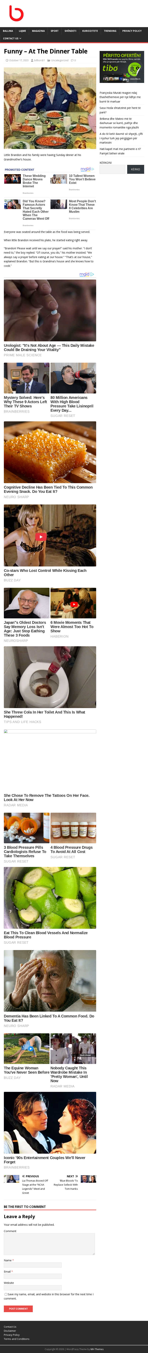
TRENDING (110, 31)
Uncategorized (59, 60)
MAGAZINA (38, 31)
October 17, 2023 (19, 60)
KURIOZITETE (90, 31)
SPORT (55, 31)
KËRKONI (106, 162)
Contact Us (10, 38)
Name (8, 1260)
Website (9, 1283)
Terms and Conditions (16, 1339)
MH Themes (97, 1349)
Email (7, 1271)
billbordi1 (39, 60)
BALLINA (8, 31)
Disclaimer (10, 1330)
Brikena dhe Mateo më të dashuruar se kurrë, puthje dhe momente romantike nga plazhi (119, 123)
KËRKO (135, 169)
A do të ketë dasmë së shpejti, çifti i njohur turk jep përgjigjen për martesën (121, 138)
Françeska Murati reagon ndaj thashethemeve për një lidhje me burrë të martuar (120, 97)
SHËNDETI (70, 31)
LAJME (22, 31)
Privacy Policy (132, 31)
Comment (10, 1231)
